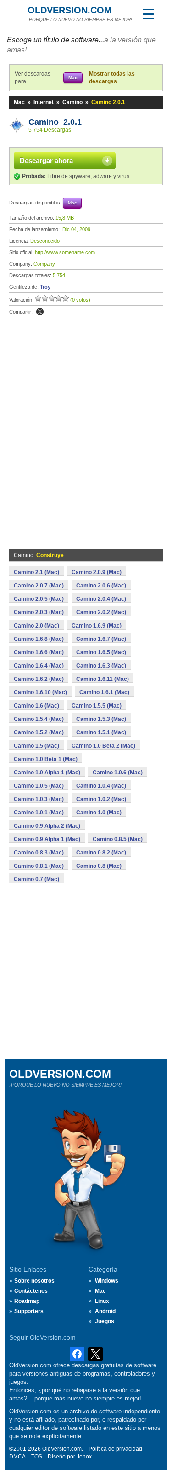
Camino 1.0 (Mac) (99, 812)
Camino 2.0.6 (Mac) (101, 585)
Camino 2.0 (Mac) (36, 625)
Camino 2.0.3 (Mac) (39, 612)
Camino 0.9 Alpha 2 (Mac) (47, 826)
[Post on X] (40, 311)
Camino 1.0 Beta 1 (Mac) (46, 759)
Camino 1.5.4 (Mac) (39, 719)
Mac (19, 102)
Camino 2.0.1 (55, 122)
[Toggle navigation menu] (148, 14)
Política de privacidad (115, 1449)
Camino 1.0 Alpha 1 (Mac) (47, 772)
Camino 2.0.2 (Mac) (101, 612)
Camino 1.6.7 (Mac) (101, 639)
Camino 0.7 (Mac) (36, 879)
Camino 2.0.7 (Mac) (39, 585)
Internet (43, 102)
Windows (106, 1281)
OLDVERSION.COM (70, 10)
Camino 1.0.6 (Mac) (118, 772)
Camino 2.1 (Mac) (36, 572)
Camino (72, 102)
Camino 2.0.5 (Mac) (39, 599)
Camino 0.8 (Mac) (99, 866)
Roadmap (26, 1301)
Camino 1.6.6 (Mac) (39, 652)
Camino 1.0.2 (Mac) (101, 799)
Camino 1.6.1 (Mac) (104, 692)
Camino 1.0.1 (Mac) (39, 812)
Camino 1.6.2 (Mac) (39, 679)
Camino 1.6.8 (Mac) (39, 639)
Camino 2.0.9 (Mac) (97, 572)
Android (105, 1311)
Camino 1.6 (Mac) (36, 706)
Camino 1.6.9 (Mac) (97, 625)
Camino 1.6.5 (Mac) (101, 652)
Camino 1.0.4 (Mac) (101, 786)
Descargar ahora (46, 160)
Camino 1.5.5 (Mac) (97, 706)
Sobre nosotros (34, 1281)
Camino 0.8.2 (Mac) (101, 852)
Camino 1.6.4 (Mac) (39, 665)
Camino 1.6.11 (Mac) (102, 679)
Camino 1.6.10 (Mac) (40, 692)
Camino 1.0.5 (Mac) (39, 786)
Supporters (29, 1311)
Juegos (104, 1321)
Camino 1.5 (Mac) (36, 746)
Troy (45, 287)
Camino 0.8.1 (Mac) (39, 866)
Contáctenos (31, 1291)
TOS (36, 1456)
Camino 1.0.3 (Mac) (39, 799)
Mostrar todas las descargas (112, 77)
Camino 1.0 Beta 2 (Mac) (103, 746)
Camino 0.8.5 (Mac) (118, 839)
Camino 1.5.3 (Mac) (101, 719)
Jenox (84, 1456)
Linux (102, 1301)
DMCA (17, 1456)
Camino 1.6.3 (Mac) (101, 665)
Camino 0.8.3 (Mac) (39, 852)
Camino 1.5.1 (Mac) (101, 732)
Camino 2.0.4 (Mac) (101, 599)
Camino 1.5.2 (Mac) (39, 732)
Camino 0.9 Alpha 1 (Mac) (47, 839)
